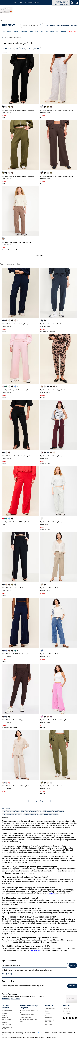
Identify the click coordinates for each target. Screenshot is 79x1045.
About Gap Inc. (6, 1035)
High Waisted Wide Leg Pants (31, 811)
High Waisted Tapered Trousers (53, 811)
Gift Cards (4, 1022)
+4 (57, 386)
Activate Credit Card (25, 1017)
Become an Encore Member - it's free (29, 1011)
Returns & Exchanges (5, 1016)
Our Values (48, 1013)
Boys (46, 31)
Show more (5, 817)
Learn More (15, 998)
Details (66, 4)
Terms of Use (62, 1033)
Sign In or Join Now (58, 4)
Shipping (4, 1013)
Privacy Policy (7, 974)
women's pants (35, 950)
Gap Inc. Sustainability (49, 1016)
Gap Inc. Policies (51, 1037)
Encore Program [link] (63, 25)
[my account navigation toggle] (72, 2)
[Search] (40, 25)
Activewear (24, 31)
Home (3, 37)
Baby (57, 31)
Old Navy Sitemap (50, 1008)
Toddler (52, 31)
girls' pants (52, 894)
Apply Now (6, 998)
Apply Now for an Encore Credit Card (28, 1020)
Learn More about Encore (27, 1014)
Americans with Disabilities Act (10, 1037)
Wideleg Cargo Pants (31, 814)
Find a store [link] (50, 25)
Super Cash (48, 1024)
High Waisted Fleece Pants (49, 814)
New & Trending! (7, 31)
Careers (47, 1011)
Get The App (66, 1013)
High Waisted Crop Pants (10, 811)
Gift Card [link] (74, 25)
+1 (17, 320)
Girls (41, 31)
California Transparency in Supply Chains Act (32, 1037)
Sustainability (71, 1033)
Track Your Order (6, 1019)
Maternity (63, 31)
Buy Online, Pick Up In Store (7, 1027)
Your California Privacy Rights (49, 1033)
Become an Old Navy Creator (49, 1020)
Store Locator (67, 1011)
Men (36, 31)
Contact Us (66, 1008)
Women (31, 31)
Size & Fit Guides (6, 1024)
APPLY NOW (5, 19)
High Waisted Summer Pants (11, 814)
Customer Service (7, 1010)
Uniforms (16, 31)
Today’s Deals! (72, 31)
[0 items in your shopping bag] (77, 2)
